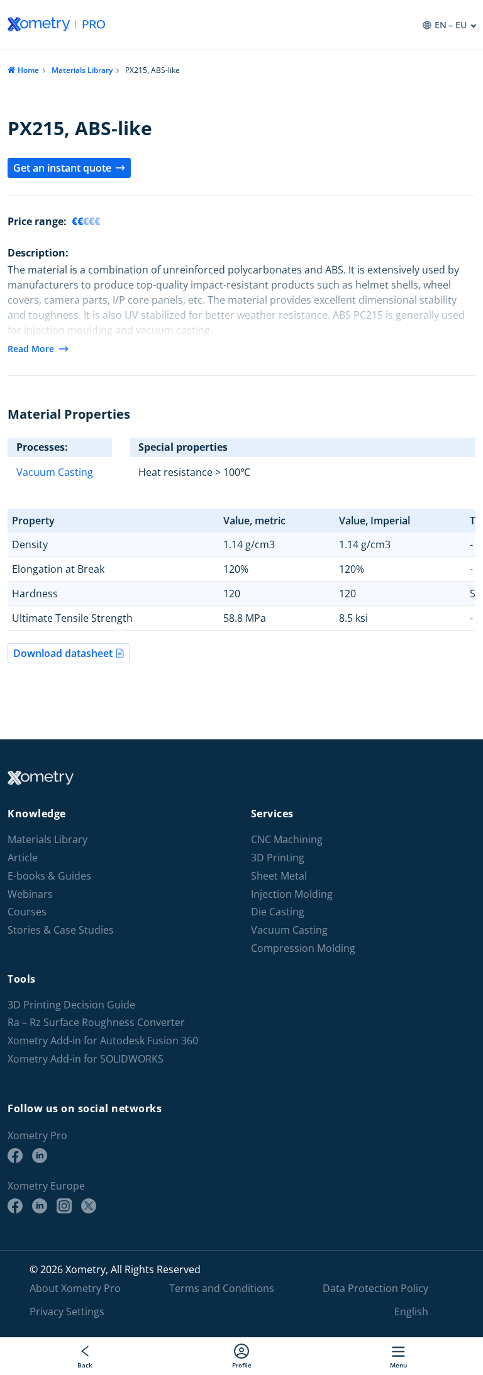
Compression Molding (303, 948)
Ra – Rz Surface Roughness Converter (96, 1022)
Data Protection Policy (375, 1288)
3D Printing (277, 857)
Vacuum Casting (54, 472)
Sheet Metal (279, 876)
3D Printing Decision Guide (71, 1005)
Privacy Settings (67, 1311)
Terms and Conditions (221, 1288)
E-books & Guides (49, 876)
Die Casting (277, 912)
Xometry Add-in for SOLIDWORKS (86, 1059)
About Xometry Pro (75, 1288)
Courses (27, 912)
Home (28, 70)
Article (23, 857)
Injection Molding (292, 894)
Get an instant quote (62, 168)
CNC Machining (287, 839)
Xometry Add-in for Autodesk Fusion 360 (103, 1040)
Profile (242, 1365)
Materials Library (82, 70)
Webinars (30, 894)
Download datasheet (63, 653)
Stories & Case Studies (61, 930)
